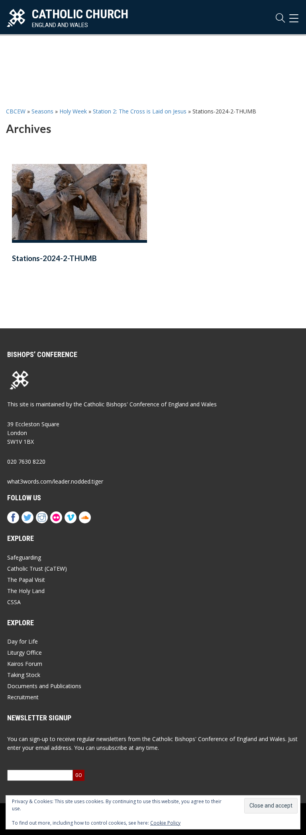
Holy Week (73, 111)
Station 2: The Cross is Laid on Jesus (139, 111)
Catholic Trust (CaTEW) (37, 568)
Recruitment (23, 697)
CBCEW (16, 111)
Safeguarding (24, 557)
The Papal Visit (26, 579)
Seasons (42, 111)
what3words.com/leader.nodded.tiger (55, 481)
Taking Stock (23, 675)
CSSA (14, 602)
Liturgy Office (24, 652)
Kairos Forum (24, 663)
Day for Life (22, 641)
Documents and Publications (44, 686)
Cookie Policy (165, 822)
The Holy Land (26, 591)
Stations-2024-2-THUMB (54, 258)
